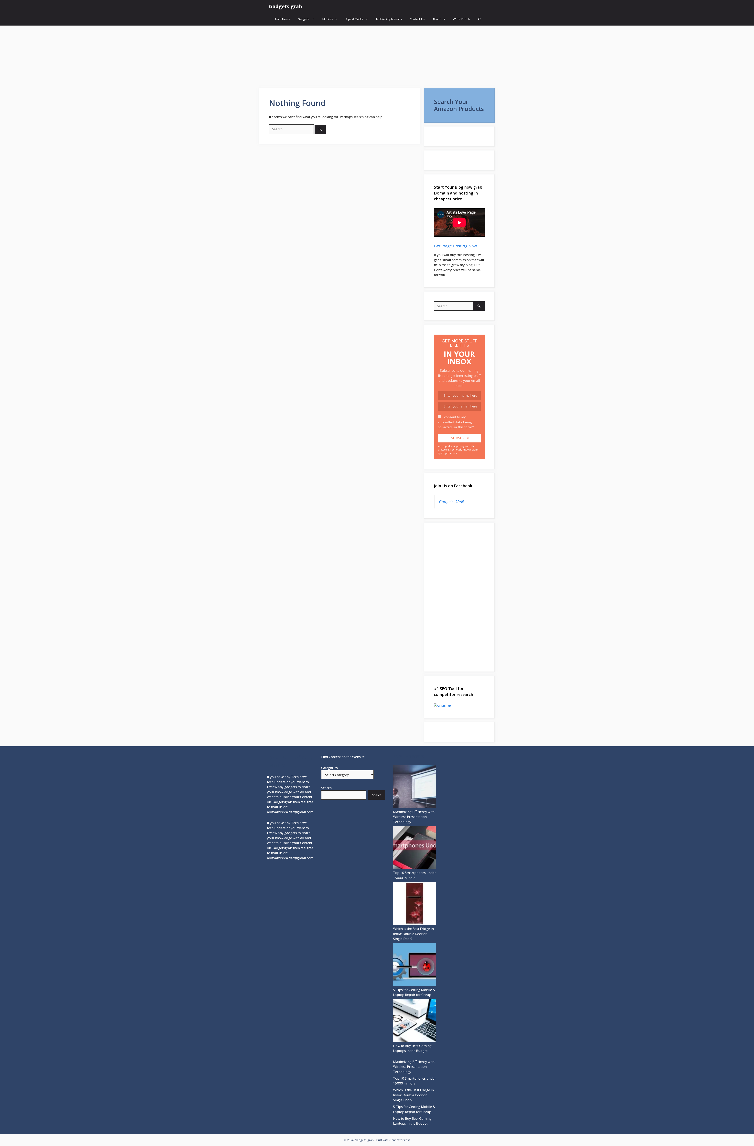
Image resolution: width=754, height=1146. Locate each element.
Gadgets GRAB (451, 501)
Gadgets (303, 19)
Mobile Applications (389, 19)
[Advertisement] (377, 55)
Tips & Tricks (354, 19)
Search (326, 787)
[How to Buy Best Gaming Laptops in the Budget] (414, 1021)
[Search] (320, 129)
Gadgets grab (285, 6)
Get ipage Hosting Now (455, 246)
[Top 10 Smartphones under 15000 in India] (414, 848)
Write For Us (461, 19)
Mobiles (327, 19)
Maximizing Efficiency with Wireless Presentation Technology (414, 816)
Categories (329, 767)
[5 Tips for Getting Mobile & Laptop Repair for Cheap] (414, 965)
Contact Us (417, 19)
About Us (439, 19)
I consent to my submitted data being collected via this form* (456, 422)
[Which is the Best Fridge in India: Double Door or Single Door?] (414, 904)
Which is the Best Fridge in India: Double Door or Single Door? (413, 933)
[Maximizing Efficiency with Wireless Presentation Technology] (414, 787)
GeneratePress (399, 1140)
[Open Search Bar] (479, 19)
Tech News (282, 19)
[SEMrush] (459, 705)
